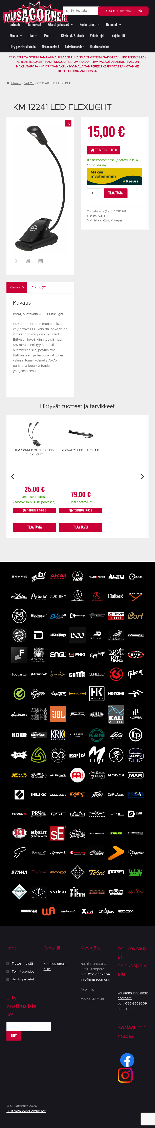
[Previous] (13, 476)
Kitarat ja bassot (58, 24)
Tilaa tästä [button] (34, 527)
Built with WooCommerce (26, 1111)
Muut (47, 36)
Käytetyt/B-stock (72, 36)
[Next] (142, 476)
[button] (68, 123)
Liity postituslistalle (22, 47)
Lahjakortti (118, 36)
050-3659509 (99, 974)
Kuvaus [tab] (15, 287)
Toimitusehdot (74, 47)
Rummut (111, 24)
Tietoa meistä (50, 47)
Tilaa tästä (115, 193)
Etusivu (16, 83)
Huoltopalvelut (99, 47)
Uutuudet (15, 24)
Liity (14, 1036)
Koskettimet (88, 24)
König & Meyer (112, 220)
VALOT (29, 83)
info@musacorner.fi (95, 979)
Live (31, 36)
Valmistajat (97, 36)
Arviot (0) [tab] (38, 287)
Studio (13, 36)
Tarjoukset (34, 24)
